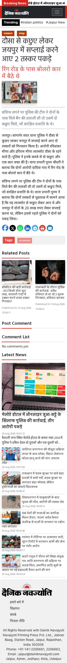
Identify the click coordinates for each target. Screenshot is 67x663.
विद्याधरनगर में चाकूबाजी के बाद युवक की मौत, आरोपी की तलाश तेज (43, 499)
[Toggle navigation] (57, 12)
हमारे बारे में (17, 602)
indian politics (33, 22)
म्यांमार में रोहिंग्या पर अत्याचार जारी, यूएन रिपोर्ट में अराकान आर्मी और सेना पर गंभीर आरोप (43, 541)
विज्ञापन (15, 608)
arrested (24, 240)
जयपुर (22, 33)
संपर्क (13, 614)
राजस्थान (8, 33)
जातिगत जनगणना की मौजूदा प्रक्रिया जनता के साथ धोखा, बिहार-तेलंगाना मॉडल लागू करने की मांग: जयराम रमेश (33, 456)
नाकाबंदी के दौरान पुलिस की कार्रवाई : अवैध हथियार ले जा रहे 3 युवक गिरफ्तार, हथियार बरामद (50, 293)
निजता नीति (17, 621)
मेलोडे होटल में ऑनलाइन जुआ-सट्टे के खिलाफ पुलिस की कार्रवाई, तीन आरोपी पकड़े (31, 421)
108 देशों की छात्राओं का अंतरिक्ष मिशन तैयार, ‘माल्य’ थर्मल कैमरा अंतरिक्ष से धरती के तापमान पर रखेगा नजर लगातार (33, 520)
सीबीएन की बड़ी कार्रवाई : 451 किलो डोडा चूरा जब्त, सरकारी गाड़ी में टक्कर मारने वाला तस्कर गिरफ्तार (16, 294)
